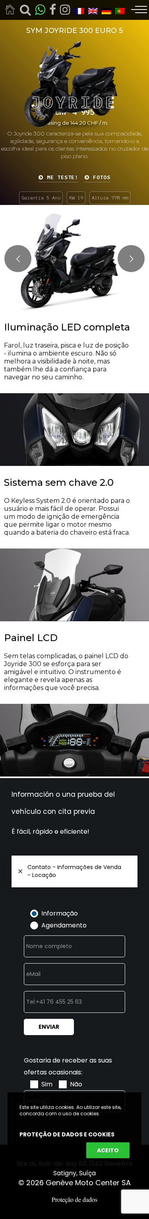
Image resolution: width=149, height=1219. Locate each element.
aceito (108, 1150)
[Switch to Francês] (77, 10)
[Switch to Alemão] (104, 10)
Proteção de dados (74, 1199)
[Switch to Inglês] (91, 10)
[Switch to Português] (118, 10)
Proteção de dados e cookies (66, 1134)
